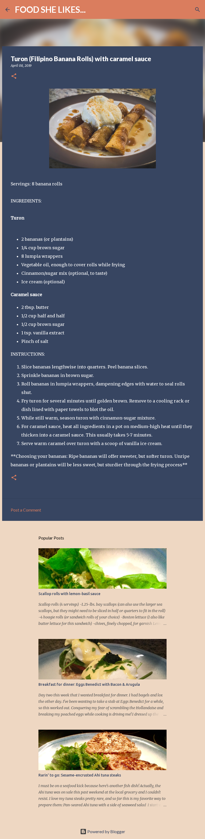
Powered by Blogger (105, 831)
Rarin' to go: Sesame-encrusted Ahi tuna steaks (79, 775)
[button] (14, 76)
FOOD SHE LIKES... (50, 9)
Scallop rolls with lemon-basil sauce (69, 594)
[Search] (93, 9)
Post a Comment (26, 509)
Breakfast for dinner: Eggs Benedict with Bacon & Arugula (89, 684)
